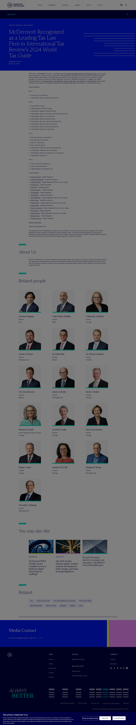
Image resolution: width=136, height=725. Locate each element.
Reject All (105, 718)
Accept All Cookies (119, 718)
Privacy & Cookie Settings (90, 718)
